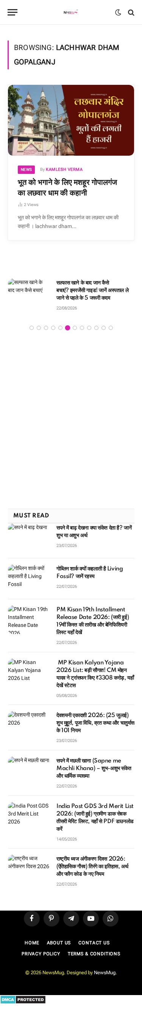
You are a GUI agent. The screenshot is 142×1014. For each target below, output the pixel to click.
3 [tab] (46, 328)
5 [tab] (60, 328)
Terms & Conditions (94, 953)
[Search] (130, 12)
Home (32, 942)
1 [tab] (31, 328)
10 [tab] (96, 328)
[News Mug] (71, 12)
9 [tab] (89, 328)
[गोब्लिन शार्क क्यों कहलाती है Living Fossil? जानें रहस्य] (29, 578)
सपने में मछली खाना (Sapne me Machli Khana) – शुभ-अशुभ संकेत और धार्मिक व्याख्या (93, 768)
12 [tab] (110, 328)
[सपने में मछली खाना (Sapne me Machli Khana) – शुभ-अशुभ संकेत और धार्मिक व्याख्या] (29, 770)
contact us (93, 942)
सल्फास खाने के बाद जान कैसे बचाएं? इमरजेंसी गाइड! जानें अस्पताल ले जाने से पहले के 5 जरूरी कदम (92, 290)
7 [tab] (74, 328)
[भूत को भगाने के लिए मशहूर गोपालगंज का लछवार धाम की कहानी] (71, 120)
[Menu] (12, 12)
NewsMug (104, 972)
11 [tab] (103, 328)
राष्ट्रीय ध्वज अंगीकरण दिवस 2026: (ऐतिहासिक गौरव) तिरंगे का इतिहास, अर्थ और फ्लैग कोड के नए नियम (92, 866)
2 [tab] (38, 328)
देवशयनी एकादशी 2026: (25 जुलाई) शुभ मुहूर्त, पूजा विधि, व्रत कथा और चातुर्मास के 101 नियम (95, 723)
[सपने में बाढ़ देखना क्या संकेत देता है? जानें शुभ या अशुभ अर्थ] (29, 537)
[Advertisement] (71, 421)
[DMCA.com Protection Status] (23, 1002)
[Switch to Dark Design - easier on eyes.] (118, 12)
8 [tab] (82, 328)
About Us (59, 942)
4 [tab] (53, 328)
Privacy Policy (41, 953)
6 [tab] (67, 328)
